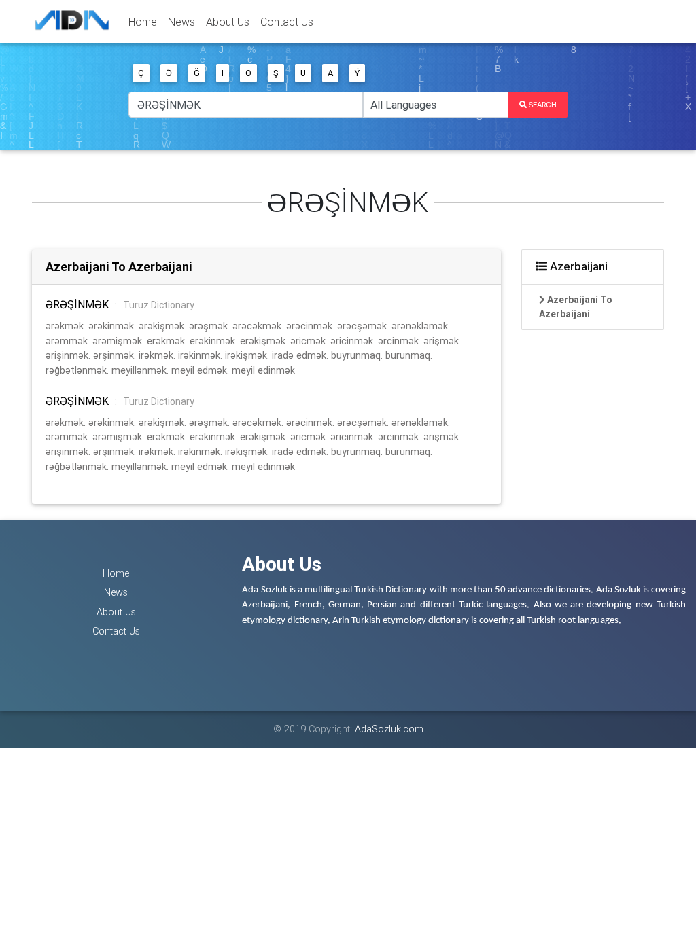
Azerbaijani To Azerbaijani (119, 266)
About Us (227, 22)
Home (142, 22)
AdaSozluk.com (389, 729)
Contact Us (286, 22)
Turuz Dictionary (158, 305)
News (181, 22)
